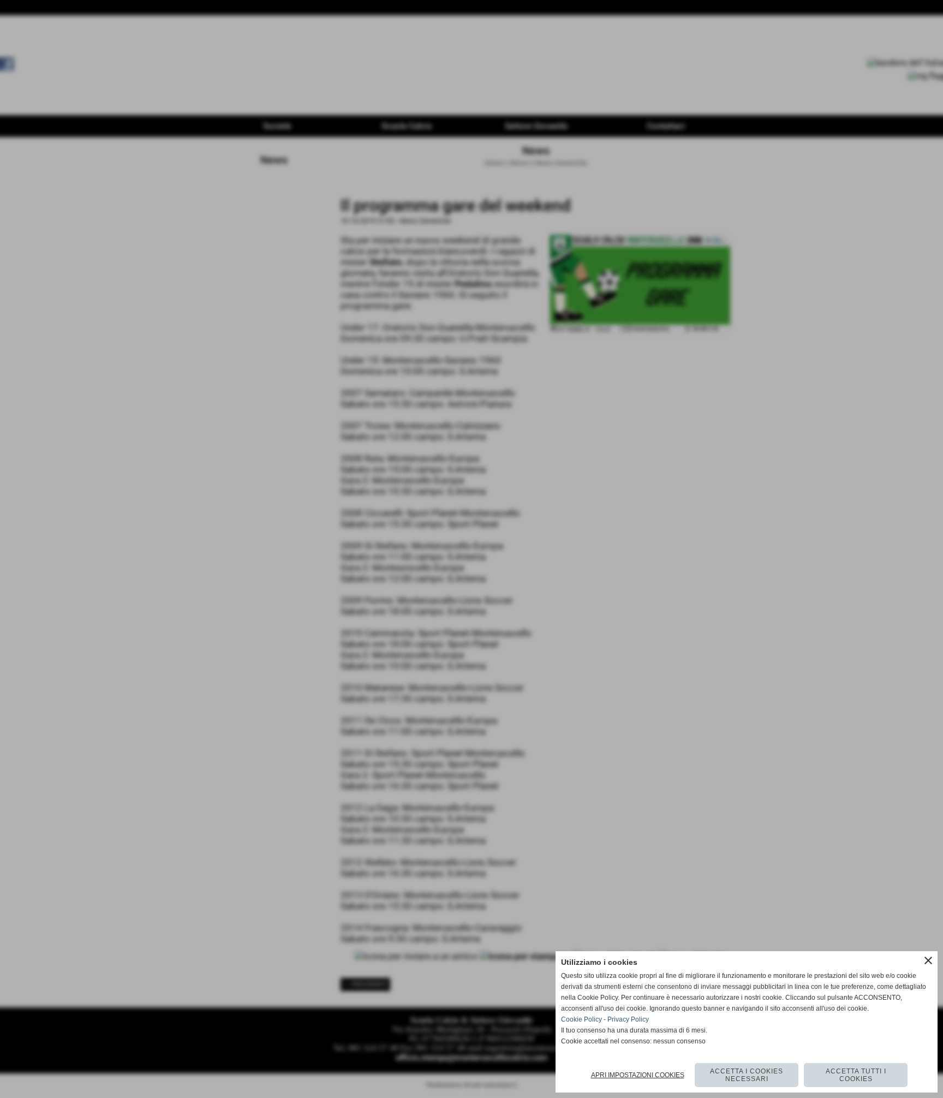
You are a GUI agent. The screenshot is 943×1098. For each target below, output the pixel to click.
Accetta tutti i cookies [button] (856, 1075)
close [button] (928, 960)
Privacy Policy (628, 1019)
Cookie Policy (581, 1019)
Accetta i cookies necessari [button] (746, 1075)
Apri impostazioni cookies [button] (637, 1075)
